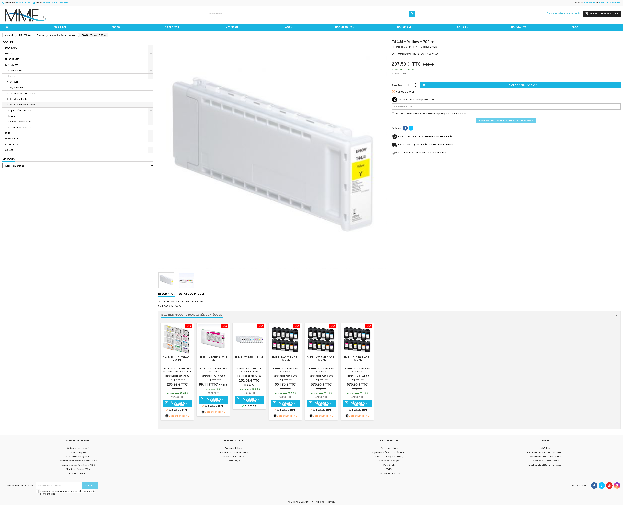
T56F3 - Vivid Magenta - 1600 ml (321, 358)
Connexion (589, 2)
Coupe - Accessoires (19, 121)
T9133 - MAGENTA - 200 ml (213, 358)
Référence (397, 46)
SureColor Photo (18, 98)
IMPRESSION (232, 27)
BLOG (575, 27)
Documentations (233, 448)
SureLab (14, 81)
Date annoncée (177, 415)
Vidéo (389, 469)
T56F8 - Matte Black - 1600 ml (285, 358)
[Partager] (405, 128)
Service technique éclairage (389, 456)
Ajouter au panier (480, 85)
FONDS (116, 27)
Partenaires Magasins (77, 456)
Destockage (233, 460)
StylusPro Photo (18, 87)
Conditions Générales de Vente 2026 (77, 460)
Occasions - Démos (233, 456)
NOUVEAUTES (518, 27)
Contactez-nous (78, 473)
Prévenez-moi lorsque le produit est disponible (506, 120)
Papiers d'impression (19, 110)
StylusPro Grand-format (22, 93)
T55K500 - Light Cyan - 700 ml (177, 358)
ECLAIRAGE (60, 27)
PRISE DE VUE (172, 27)
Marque (425, 46)
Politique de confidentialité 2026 (78, 465)
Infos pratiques (78, 452)
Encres (12, 76)
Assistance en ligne (389, 460)
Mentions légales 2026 (78, 469)
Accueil (7, 42)
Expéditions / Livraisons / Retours (389, 452)
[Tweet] (411, 128)
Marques (8, 159)
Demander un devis (389, 473)
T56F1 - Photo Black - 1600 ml (357, 358)
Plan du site (389, 465)
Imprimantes (15, 70)
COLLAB (461, 27)
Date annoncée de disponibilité (414, 99)
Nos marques (343, 27)
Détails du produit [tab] (192, 294)
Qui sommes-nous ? (78, 448)
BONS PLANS (404, 27)
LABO (287, 27)
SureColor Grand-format (23, 104)
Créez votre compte (609, 2)
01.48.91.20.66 (23, 2)
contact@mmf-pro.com (55, 2)
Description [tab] (166, 294)
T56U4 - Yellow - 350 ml (249, 357)
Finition (12, 116)
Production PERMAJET (19, 127)
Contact (545, 440)
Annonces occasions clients (233, 452)
